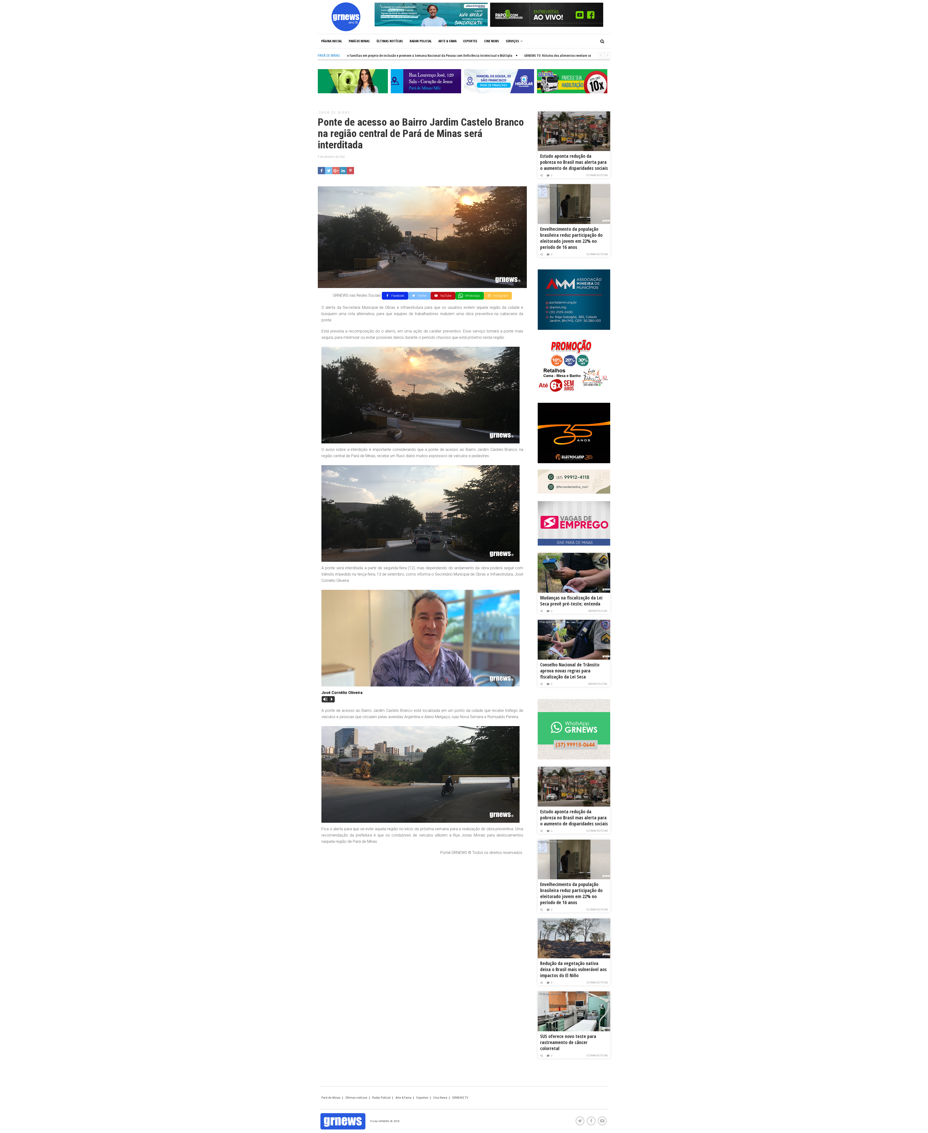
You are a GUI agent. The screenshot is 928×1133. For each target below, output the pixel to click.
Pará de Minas (359, 41)
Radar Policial (421, 41)
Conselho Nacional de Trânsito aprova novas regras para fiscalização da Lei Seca (569, 670)
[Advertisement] (422, 894)
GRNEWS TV (460, 1097)
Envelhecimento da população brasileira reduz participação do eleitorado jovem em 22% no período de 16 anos (571, 238)
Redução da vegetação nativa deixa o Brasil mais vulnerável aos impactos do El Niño (573, 969)
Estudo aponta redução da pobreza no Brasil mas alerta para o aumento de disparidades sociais (574, 162)
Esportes (470, 41)
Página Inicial (331, 41)
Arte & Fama (447, 41)
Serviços (512, 41)
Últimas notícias (390, 41)
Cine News (491, 41)
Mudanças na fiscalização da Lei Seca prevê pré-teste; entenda (571, 600)
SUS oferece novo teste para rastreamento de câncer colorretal (568, 1042)
